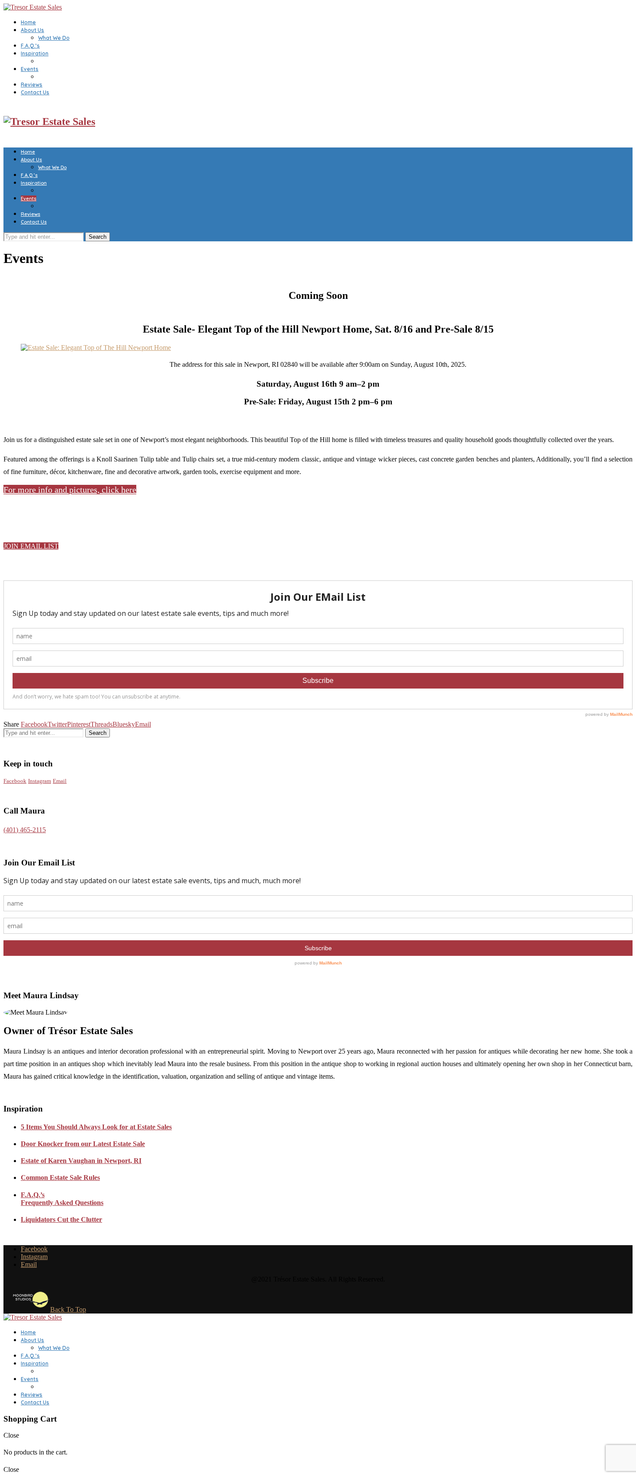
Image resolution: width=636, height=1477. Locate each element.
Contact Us (35, 92)
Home (28, 22)
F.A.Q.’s (30, 45)
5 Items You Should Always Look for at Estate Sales (96, 1127)
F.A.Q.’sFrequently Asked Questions (62, 1198)
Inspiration (34, 53)
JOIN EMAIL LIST (30, 546)
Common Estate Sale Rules (60, 1177)
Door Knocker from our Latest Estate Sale (83, 1143)
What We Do (54, 38)
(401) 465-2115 (24, 829)
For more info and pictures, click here (69, 489)
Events (30, 69)
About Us (32, 30)
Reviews (31, 84)
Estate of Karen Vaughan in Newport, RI (81, 1160)
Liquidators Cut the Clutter (61, 1219)
